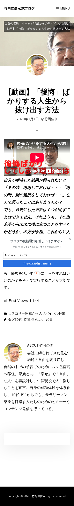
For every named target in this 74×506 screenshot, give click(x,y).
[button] (37, 241)
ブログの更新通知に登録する (37, 263)
